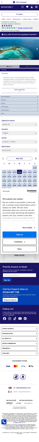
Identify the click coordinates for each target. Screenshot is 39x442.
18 (14, 180)
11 (14, 175)
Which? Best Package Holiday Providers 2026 (25, 421)
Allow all (19, 234)
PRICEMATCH (6, 348)
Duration (5, 129)
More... (3, 113)
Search (20, 14)
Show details (27, 228)
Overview (3, 70)
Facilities (3, 100)
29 (34, 184)
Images (10, 66)
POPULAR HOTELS (7, 333)
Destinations (17, 19)
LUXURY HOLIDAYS (8, 328)
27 (24, 184)
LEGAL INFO (5, 353)
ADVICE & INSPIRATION (9, 343)
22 (34, 180)
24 (9, 184)
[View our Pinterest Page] (25, 318)
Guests (4, 138)
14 (29, 175)
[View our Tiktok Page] (15, 318)
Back (3, 19)
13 (24, 175)
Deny (19, 249)
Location (30, 66)
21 (29, 180)
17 (9, 180)
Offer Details (4, 106)
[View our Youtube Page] (20, 318)
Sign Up (7, 280)
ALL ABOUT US (6, 338)
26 (19, 184)
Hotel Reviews (5, 110)
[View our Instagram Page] (9, 318)
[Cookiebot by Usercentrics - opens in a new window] (28, 191)
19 (19, 180)
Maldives (13, 22)
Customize (18, 242)
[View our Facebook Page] (4, 318)
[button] (2, 49)
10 (9, 175)
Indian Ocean (27, 19)
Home (9, 19)
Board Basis (6, 146)
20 (24, 180)
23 (4, 184)
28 (29, 184)
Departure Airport (8, 120)
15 (34, 175)
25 (14, 184)
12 (19, 175)
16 (4, 180)
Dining (3, 103)
